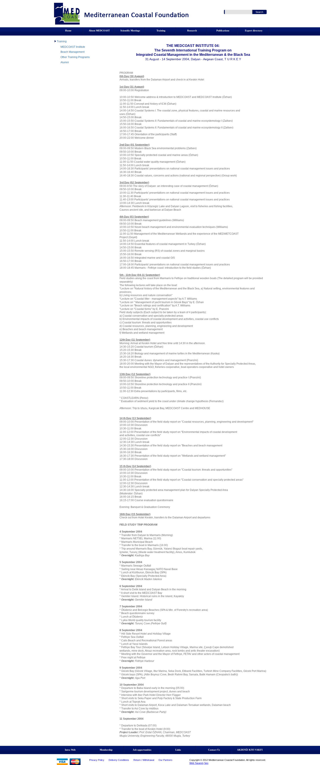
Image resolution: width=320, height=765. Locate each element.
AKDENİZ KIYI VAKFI (250, 749)
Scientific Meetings (130, 30)
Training (161, 30)
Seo (206, 763)
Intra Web (70, 749)
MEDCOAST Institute (73, 46)
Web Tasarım (196, 763)
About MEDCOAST (99, 30)
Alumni (65, 62)
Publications (222, 30)
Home (68, 30)
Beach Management (72, 51)
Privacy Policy (96, 760)
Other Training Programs (75, 57)
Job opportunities (142, 749)
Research (192, 30)
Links (178, 749)
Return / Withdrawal (143, 760)
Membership (106, 749)
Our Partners (165, 760)
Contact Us (214, 749)
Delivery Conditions (119, 760)
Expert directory (254, 30)
